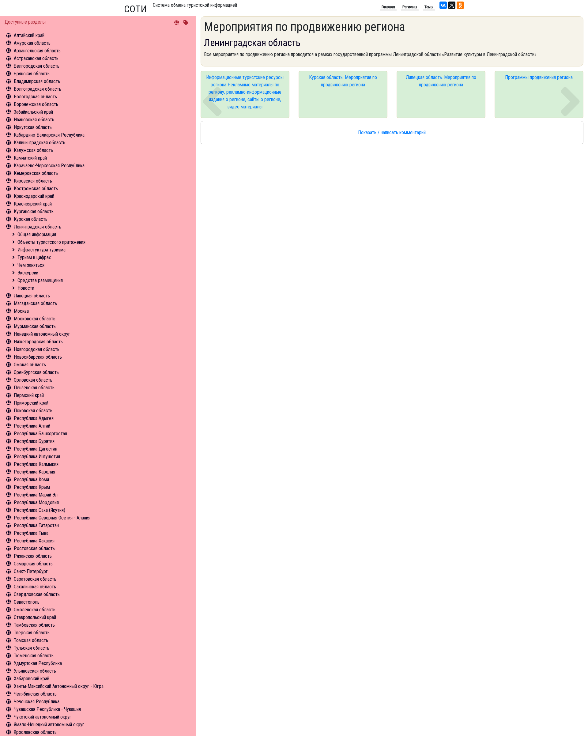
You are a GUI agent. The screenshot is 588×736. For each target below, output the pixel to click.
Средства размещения (40, 280)
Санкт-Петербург (31, 571)
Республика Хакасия (34, 541)
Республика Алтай (32, 426)
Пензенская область (34, 388)
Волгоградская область (37, 89)
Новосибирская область (38, 357)
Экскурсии (27, 273)
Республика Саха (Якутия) (39, 510)
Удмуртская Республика (38, 663)
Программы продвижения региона (539, 77)
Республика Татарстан (36, 525)
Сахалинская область (35, 587)
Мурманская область (35, 326)
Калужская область (33, 150)
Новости (25, 288)
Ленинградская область (37, 227)
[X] (451, 5)
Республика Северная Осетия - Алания (52, 518)
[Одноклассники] (460, 5)
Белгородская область (36, 66)
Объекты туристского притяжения (51, 242)
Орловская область (33, 380)
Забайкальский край (33, 112)
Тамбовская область (34, 625)
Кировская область (33, 181)
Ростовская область (34, 548)
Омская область (30, 365)
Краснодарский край (34, 196)
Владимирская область (37, 81)
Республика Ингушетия (37, 456)
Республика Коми (31, 479)
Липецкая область (32, 296)
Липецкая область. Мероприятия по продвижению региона (441, 81)
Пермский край (29, 395)
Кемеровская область (36, 173)
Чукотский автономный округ (42, 717)
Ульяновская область (35, 671)
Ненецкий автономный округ (42, 334)
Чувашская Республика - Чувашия (47, 709)
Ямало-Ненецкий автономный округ (49, 724)
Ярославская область (35, 732)
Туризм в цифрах (34, 257)
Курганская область (34, 211)
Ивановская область (34, 120)
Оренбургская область (36, 372)
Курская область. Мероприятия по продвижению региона (343, 81)
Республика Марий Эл (36, 495)
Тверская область (32, 633)
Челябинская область (35, 694)
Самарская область (33, 564)
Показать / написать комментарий (392, 132)
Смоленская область (34, 610)
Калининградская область (39, 142)
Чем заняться (30, 265)
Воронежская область (36, 104)
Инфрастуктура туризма (41, 250)
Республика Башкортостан (40, 433)
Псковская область (33, 410)
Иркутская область (33, 127)
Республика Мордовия (36, 502)
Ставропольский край (35, 617)
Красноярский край (33, 204)
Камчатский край (30, 158)
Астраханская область (36, 58)
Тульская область (31, 648)
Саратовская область (35, 579)
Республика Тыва (31, 533)
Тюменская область (34, 656)
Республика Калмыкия (36, 464)
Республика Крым (32, 487)
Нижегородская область (38, 342)
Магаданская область (35, 303)
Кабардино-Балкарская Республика (49, 135)
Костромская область (36, 188)
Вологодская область (35, 97)
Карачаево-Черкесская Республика (49, 165)
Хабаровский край (31, 678)
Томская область (31, 640)
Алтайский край (29, 35)
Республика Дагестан (35, 449)
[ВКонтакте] (443, 5)
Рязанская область (33, 556)
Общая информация (36, 234)
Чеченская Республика (36, 701)
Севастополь (27, 602)
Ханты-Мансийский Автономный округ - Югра (59, 686)
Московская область (34, 319)
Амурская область (32, 43)
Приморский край (31, 403)
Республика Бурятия (34, 441)
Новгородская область (36, 349)
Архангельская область (37, 51)
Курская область (30, 219)
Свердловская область (37, 594)
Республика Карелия (34, 472)
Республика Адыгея (34, 418)
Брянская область (32, 74)
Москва (21, 311)
